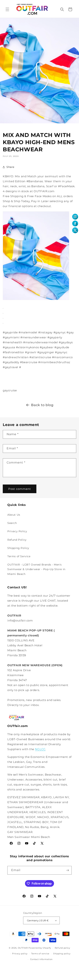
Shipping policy (62, 953)
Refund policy (62, 948)
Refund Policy (17, 539)
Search (12, 523)
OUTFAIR (23, 948)
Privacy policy (20, 953)
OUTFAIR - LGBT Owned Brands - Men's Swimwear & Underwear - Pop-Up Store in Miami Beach (36, 569)
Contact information (41, 959)
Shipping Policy (18, 548)
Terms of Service (18, 556)
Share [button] (10, 167)
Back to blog (42, 405)
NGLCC (40, 749)
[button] (7, 9)
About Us (13, 514)
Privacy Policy (17, 531)
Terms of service (40, 953)
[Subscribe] (67, 870)
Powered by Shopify (39, 948)
